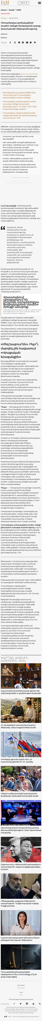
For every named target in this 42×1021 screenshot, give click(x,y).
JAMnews (4, 34)
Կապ (21, 992)
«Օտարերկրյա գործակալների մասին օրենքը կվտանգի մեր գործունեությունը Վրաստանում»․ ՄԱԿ (20, 115)
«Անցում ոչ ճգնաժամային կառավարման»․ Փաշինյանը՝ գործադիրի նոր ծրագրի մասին (19, 795)
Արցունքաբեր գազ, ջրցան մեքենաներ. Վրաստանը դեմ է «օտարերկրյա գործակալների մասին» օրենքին (19, 95)
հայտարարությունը (29, 74)
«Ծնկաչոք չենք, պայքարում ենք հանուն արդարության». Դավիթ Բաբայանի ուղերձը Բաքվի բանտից (20, 903)
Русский (12, 10)
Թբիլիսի (4, 37)
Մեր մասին (21, 985)
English (19, 10)
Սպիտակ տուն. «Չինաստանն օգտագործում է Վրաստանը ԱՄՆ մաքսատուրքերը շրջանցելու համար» (21, 866)
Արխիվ (4, 18)
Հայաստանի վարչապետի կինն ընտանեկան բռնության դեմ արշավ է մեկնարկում (20, 939)
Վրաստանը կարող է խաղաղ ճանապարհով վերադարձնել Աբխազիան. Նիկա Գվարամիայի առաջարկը (21, 830)
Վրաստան (5, 13)
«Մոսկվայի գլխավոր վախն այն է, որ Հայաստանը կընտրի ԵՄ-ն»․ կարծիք (17, 760)
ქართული (4, 10)
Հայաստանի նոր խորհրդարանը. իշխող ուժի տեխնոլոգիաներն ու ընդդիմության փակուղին (21, 692)
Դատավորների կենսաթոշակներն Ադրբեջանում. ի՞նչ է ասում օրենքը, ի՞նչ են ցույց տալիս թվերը (19, 974)
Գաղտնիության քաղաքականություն (21, 999)
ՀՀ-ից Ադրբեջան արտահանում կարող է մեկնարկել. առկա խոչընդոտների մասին (18, 726)
